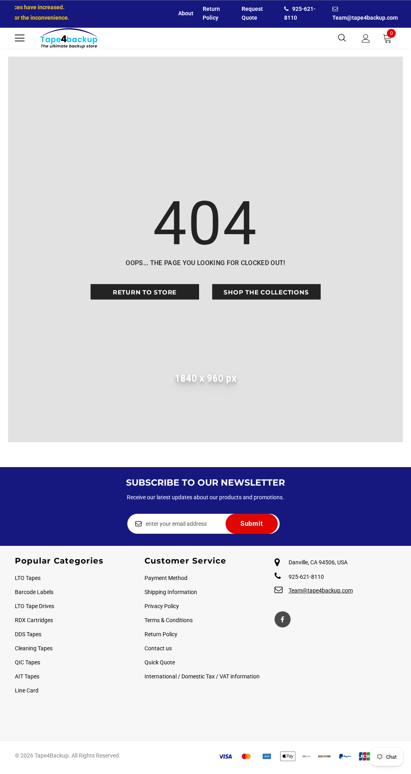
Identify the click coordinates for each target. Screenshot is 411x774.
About (185, 13)
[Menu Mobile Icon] (19, 38)
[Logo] (69, 38)
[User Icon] (366, 38)
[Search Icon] (342, 38)
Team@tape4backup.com (321, 590)
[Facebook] (283, 619)
